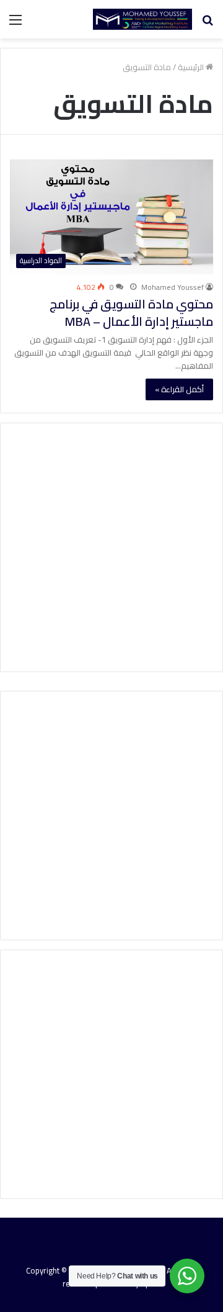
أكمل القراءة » (179, 389)
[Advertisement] (111, 547)
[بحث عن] (207, 24)
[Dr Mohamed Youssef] (142, 19)
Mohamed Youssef (172, 287)
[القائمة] (15, 24)
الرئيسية (192, 67)
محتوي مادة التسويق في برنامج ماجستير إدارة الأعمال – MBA (131, 312)
